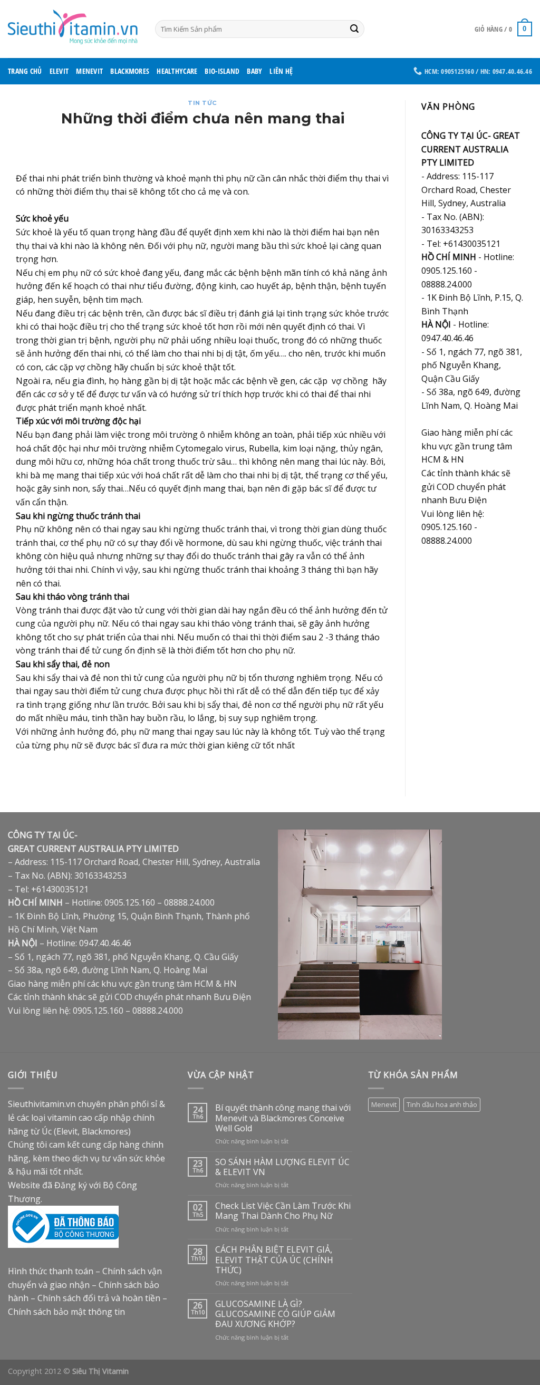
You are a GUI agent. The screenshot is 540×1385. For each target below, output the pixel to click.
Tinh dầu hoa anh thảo (442, 1104)
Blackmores (129, 71)
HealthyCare (177, 71)
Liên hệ (281, 71)
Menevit (89, 71)
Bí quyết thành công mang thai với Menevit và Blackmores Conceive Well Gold (283, 1118)
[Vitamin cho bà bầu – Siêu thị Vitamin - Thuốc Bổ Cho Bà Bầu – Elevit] (73, 28)
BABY (254, 71)
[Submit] (355, 29)
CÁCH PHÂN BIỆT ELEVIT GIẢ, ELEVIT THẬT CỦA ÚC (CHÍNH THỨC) (274, 1260)
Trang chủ (25, 71)
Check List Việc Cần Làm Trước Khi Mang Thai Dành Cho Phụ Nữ (283, 1211)
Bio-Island (222, 71)
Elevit (59, 71)
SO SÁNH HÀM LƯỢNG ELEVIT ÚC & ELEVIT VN (282, 1167)
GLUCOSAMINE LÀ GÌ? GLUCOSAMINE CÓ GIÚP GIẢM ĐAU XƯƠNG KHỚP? (275, 1314)
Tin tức (202, 103)
